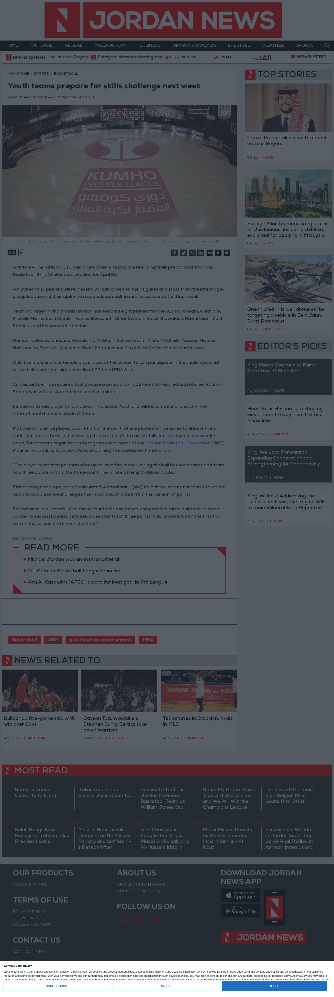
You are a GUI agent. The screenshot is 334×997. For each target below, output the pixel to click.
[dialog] (167, 979)
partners (23, 971)
